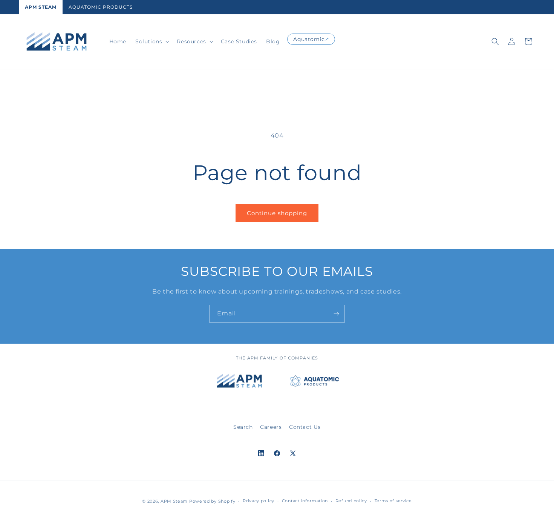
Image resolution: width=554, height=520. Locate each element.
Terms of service (393, 500)
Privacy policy (258, 500)
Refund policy (351, 500)
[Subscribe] (336, 314)
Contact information (305, 500)
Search (243, 427)
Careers (271, 427)
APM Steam (41, 7)
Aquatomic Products (101, 7)
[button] (151, 41)
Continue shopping (277, 213)
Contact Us (305, 427)
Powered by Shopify (212, 501)
